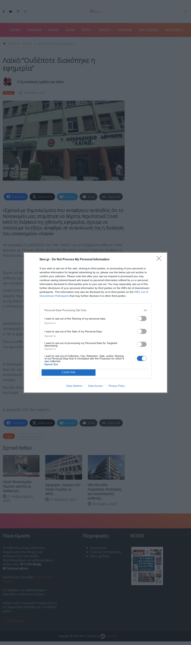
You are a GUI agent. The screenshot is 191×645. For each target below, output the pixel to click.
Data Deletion (74, 385)
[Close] (160, 259)
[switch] (142, 318)
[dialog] (95, 322)
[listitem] (95, 310)
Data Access (95, 385)
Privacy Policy (117, 385)
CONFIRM (69, 372)
